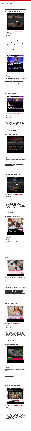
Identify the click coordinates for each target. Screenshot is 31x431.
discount (11, 40)
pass (9, 41)
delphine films (11, 203)
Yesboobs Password (11, 257)
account (6, 40)
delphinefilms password (18, 204)
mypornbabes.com (8, 417)
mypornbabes (7, 416)
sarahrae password (21, 334)
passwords (17, 41)
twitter (23, 125)
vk (15, 207)
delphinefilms (13, 204)
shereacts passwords (8, 125)
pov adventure (20, 41)
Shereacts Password (11, 93)
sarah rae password (8, 334)
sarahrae (17, 334)
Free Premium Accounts (13, 49)
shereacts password (22, 124)
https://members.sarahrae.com (18, 323)
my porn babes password (15, 415)
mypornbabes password (12, 416)
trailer (21, 125)
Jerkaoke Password (11, 134)
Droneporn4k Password (12, 344)
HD (18, 40)
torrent (18, 125)
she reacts (23, 123)
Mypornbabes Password (12, 385)
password (14, 41)
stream (16, 125)
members (7, 41)
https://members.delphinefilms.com (18, 194)
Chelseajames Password (12, 216)
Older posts (2, 423)
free (15, 40)
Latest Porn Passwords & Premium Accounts (24, 0)
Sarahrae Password (11, 303)
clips (8, 40)
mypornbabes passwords (18, 416)
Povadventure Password (12, 11)
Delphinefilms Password (12, 174)
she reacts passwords (13, 124)
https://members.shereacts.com (18, 113)
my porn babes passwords (22, 415)
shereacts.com (12, 125)
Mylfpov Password (10, 53)
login (22, 40)
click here (18, 78)
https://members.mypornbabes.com (18, 405)
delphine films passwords (8, 204)
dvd (13, 40)
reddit (20, 123)
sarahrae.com (12, 335)
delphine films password (16, 203)
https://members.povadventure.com (18, 31)
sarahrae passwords (8, 335)
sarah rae (23, 333)
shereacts (18, 124)
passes (11, 41)
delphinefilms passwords (8, 205)
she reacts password (8, 124)
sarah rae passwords (13, 334)
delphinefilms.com (14, 205)
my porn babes (10, 415)
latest (20, 40)
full (16, 40)
